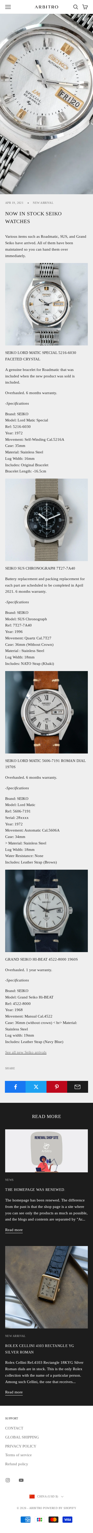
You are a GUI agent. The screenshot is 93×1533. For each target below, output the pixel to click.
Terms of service (18, 1455)
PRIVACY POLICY (20, 1446)
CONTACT (14, 1428)
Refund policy (16, 1464)
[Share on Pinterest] (57, 1086)
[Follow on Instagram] (7, 1480)
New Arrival (43, 202)
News (9, 1179)
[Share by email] (77, 1086)
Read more (14, 1230)
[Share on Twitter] (36, 1086)
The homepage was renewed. (35, 1190)
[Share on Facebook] (15, 1086)
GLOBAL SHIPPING (22, 1437)
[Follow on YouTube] (21, 1480)
